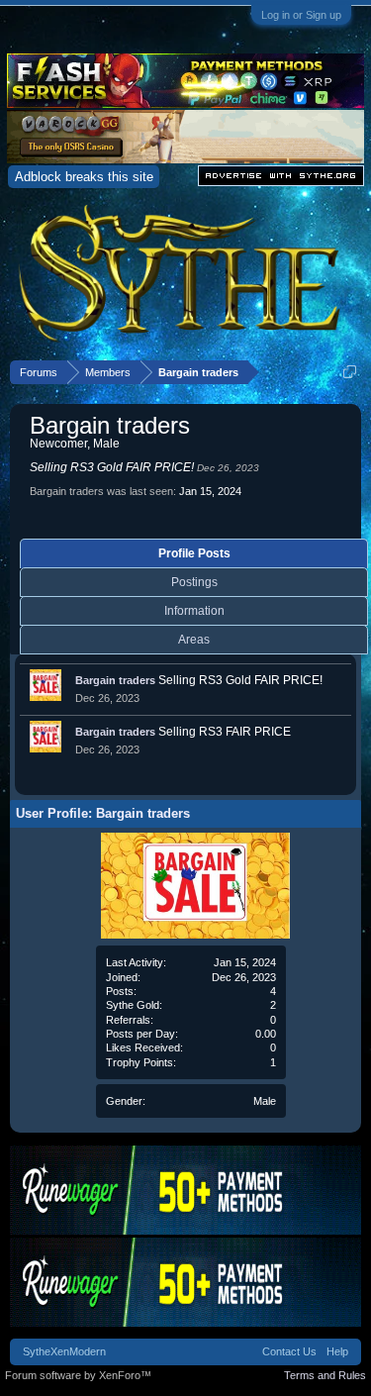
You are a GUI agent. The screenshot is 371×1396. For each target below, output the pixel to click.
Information (194, 611)
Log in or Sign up (301, 15)
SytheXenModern (64, 1351)
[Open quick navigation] (349, 371)
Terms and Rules (325, 1375)
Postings (194, 582)
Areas (194, 640)
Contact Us (289, 1351)
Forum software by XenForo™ (78, 1375)
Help (337, 1351)
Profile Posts (194, 553)
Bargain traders (115, 680)
